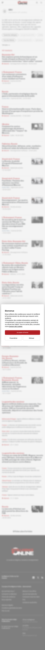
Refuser (31, 338)
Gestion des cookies (15, 326)
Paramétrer (13, 338)
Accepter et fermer (22, 332)
